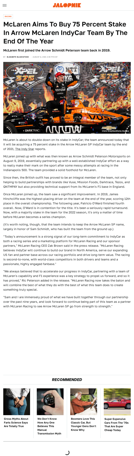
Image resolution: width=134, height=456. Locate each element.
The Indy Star (24, 149)
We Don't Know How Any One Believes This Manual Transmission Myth (49, 426)
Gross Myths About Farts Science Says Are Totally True (16, 422)
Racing (8, 16)
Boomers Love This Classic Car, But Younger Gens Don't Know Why (83, 424)
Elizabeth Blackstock (18, 57)
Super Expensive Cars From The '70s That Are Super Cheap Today (116, 424)
